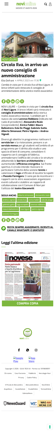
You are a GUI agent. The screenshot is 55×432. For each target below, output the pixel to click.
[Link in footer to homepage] (27, 333)
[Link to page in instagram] (36, 350)
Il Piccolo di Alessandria (14, 385)
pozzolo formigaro (10, 214)
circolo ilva (21, 200)
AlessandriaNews (32, 385)
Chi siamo (8, 373)
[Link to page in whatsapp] (17, 101)
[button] (46, 4)
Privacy (21, 378)
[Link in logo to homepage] (26, 4)
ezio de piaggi (47, 200)
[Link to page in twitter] (8, 101)
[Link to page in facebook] (4, 101)
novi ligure (25, 209)
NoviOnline (46, 385)
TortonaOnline (46, 389)
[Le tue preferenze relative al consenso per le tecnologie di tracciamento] (50, 427)
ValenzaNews (27, 393)
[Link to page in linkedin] (13, 101)
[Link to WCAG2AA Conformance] (40, 404)
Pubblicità (32, 373)
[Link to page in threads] (22, 101)
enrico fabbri (33, 200)
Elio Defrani (7, 80)
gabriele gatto (9, 204)
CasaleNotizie (20, 389)
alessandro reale (42, 195)
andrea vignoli (9, 200)
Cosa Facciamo (20, 373)
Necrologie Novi (45, 373)
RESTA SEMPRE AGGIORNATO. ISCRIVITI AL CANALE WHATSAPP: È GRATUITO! (30, 229)
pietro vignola (38, 209)
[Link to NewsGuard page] (15, 403)
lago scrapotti (22, 204)
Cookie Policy (32, 378)
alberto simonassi (25, 195)
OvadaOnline (33, 389)
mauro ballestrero (10, 209)
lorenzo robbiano (38, 204)
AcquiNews (8, 389)
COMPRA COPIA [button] (27, 303)
